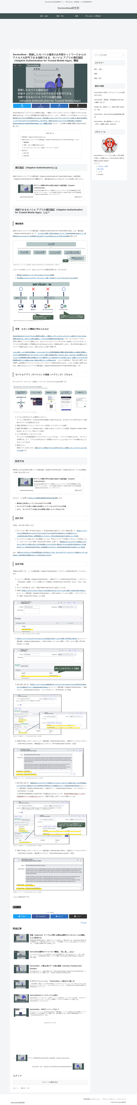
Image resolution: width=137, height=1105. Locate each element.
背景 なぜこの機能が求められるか (34, 145)
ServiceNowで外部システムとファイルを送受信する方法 (109, 94)
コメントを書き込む (50, 1082)
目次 (47, 133)
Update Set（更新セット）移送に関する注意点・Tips (109, 108)
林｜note (100, 169)
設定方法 (24, 150)
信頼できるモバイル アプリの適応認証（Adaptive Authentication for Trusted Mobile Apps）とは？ (50, 139)
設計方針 (26, 153)
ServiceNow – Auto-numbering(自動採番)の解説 (109, 115)
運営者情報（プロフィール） (92, 1099)
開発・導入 (98, 78)
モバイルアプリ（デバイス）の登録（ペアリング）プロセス (41, 147)
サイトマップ (121, 1099)
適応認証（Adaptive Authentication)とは (33, 137)
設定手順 (26, 156)
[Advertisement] (68, 34)
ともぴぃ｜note (103, 166)
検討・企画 (17, 907)
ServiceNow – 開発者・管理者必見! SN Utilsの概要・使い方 (109, 101)
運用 (95, 74)
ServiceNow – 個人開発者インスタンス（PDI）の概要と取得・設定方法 (107, 123)
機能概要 (26, 142)
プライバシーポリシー (108, 1099)
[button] (123, 55)
